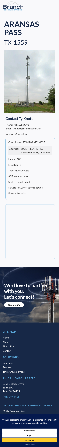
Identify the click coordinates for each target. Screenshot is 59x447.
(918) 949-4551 (11, 396)
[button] (53, 6)
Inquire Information (16, 134)
